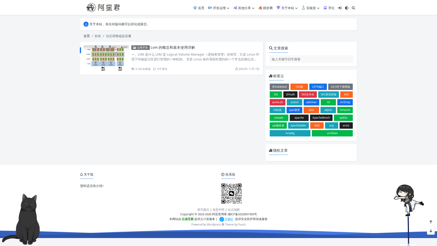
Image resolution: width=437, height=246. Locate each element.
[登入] (339, 7)
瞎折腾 (267, 8)
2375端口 (318, 87)
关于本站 (287, 8)
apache (299, 118)
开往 (331, 8)
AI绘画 (277, 110)
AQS (317, 125)
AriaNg (290, 133)
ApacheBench (321, 118)
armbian (332, 133)
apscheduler (298, 125)
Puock (242, 224)
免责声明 (218, 210)
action (294, 102)
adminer (311, 102)
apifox (343, 118)
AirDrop (345, 102)
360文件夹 (307, 94)
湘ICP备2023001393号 (242, 214)
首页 (200, 8)
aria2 (346, 125)
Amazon (345, 110)
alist (311, 110)
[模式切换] (346, 7)
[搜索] (353, 7)
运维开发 (142, 47)
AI (328, 102)
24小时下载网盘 (340, 87)
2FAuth (290, 94)
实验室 (310, 8)
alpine (328, 110)
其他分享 (244, 8)
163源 (299, 87)
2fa (276, 94)
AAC (346, 94)
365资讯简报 (328, 94)
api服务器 (278, 125)
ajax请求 (294, 110)
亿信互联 (187, 219)
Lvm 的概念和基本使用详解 (173, 47)
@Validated (279, 87)
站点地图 (234, 210)
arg (331, 125)
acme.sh (277, 102)
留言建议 (203, 210)
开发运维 (219, 8)
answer (279, 118)
